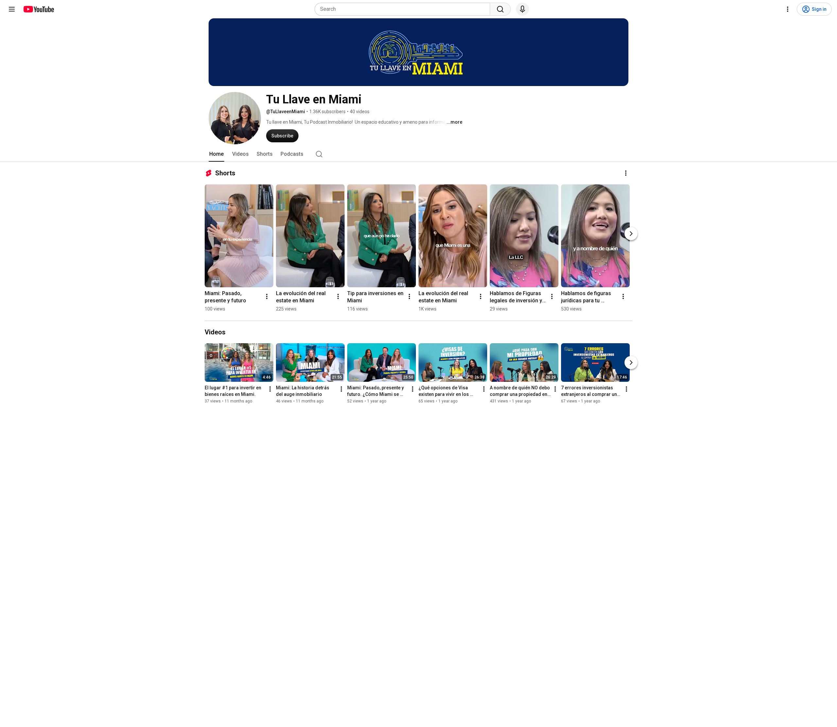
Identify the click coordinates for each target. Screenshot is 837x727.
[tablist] (418, 154)
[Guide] (12, 9)
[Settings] (788, 9)
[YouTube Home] (38, 9)
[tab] (216, 154)
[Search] (500, 9)
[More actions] (625, 173)
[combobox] (404, 9)
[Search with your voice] (522, 9)
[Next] (631, 233)
